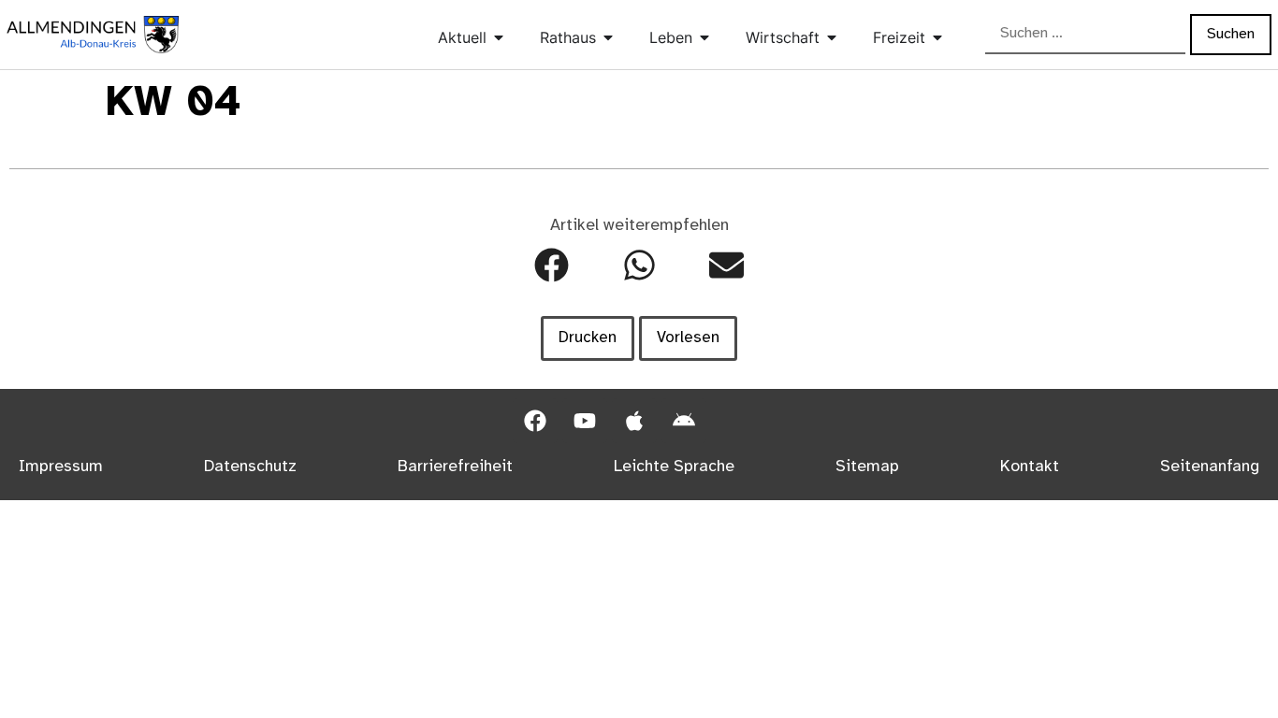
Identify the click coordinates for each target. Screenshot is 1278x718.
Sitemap (867, 466)
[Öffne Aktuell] (498, 37)
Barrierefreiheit (455, 466)
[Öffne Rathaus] (608, 37)
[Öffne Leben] (704, 37)
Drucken (588, 337)
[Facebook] (535, 420)
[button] (551, 265)
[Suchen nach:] (1085, 34)
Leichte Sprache (674, 466)
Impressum (61, 466)
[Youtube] (584, 420)
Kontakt (1029, 466)
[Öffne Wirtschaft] (831, 37)
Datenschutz (250, 466)
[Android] (683, 420)
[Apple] (634, 420)
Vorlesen (688, 337)
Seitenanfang (1209, 466)
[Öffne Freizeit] (937, 37)
